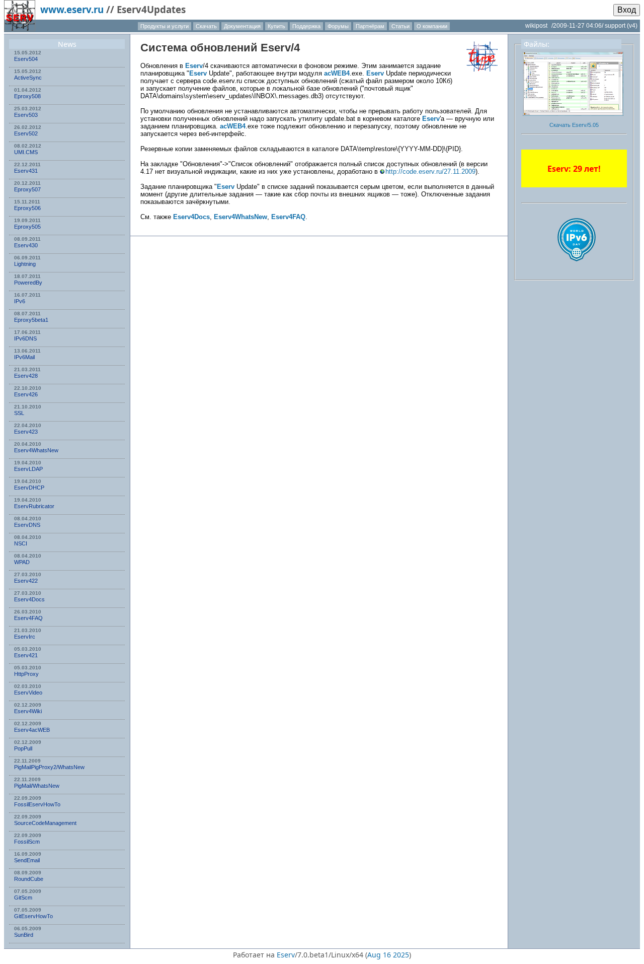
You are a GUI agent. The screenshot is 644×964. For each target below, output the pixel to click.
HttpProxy (26, 674)
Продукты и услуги (164, 26)
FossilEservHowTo (37, 804)
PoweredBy (28, 283)
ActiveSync (28, 78)
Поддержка (306, 26)
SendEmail (27, 860)
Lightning (25, 264)
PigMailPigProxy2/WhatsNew (49, 767)
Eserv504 (26, 59)
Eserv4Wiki (28, 711)
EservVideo (28, 693)
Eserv (276, 47)
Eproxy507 (27, 189)
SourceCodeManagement (45, 823)
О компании (432, 26)
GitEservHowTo (33, 916)
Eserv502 (26, 133)
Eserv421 (26, 655)
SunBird (23, 935)
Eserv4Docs (29, 599)
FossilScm (27, 842)
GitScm (23, 897)
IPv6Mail (24, 357)
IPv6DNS (25, 338)
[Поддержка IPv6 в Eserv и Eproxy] (576, 270)
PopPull (23, 748)
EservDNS (27, 525)
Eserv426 (26, 394)
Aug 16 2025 (388, 954)
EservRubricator (34, 506)
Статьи (400, 26)
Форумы (338, 26)
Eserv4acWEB (32, 730)
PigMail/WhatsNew (36, 786)
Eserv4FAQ (28, 618)
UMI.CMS (26, 152)
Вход (626, 10)
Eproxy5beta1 (31, 320)
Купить (276, 26)
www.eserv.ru (72, 9)
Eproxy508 (27, 96)
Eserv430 (26, 245)
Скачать (206, 26)
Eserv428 (26, 376)
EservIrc (24, 637)
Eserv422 (26, 581)
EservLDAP (28, 469)
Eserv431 (26, 171)
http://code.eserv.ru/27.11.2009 (430, 171)
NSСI (20, 543)
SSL (19, 413)
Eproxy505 (27, 227)
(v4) (632, 25)
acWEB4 (337, 73)
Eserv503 (26, 115)
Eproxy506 (27, 208)
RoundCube (28, 879)
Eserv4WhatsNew (36, 450)
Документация (242, 26)
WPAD (22, 562)
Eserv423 (26, 432)
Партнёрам (370, 26)
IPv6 (19, 301)
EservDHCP (29, 488)
